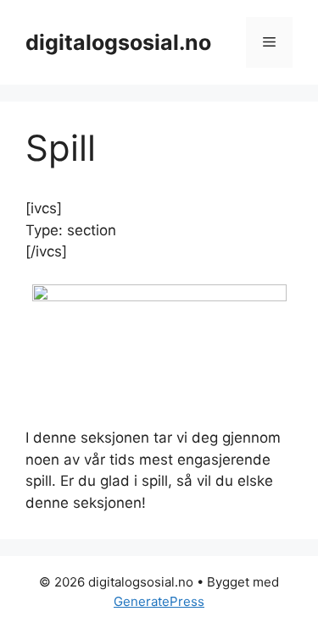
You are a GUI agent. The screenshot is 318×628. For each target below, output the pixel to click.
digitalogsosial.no (118, 42)
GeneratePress (159, 601)
